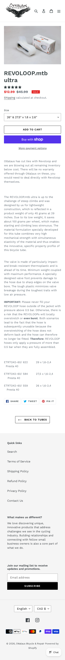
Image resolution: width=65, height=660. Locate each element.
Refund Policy (17, 481)
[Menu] (59, 11)
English (22, 608)
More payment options (33, 148)
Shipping (9, 97)
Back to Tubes (35, 419)
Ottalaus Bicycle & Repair (30, 643)
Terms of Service (18, 461)
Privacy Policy (16, 491)
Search (12, 451)
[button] (13, 87)
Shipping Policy (18, 471)
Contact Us (15, 500)
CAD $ (41, 608)
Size (6, 110)
